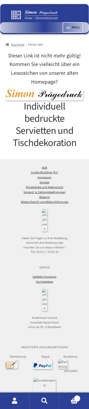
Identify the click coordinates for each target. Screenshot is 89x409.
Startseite (17, 44)
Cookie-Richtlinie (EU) (44, 172)
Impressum (44, 177)
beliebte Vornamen (44, 277)
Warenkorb (68, 396)
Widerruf (44, 197)
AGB (44, 168)
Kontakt (44, 182)
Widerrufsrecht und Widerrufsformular (44, 202)
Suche (44, 401)
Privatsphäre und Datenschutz (44, 187)
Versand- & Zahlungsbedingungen (44, 192)
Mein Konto (15, 401)
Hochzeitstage (44, 282)
